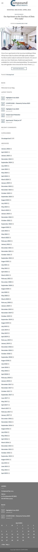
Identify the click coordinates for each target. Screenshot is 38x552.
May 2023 (4, 207)
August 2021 (5, 261)
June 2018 (4, 367)
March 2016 (5, 442)
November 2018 (6, 350)
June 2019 (4, 330)
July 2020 (4, 292)
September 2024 (6, 162)
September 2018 (6, 357)
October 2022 (5, 220)
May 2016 (4, 435)
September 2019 (6, 319)
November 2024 (6, 159)
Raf (26, 23)
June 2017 (4, 398)
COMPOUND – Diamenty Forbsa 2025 (18, 103)
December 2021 (6, 248)
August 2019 (5, 323)
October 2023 (5, 193)
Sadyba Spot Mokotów (13, 114)
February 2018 (6, 377)
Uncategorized (19, 14)
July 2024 (4, 166)
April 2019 (4, 336)
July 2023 (4, 203)
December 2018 (6, 347)
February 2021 (6, 278)
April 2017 (4, 405)
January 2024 (5, 183)
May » (8, 544)
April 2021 (4, 271)
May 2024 (4, 172)
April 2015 (4, 473)
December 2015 (6, 446)
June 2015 (4, 466)
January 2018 (5, 381)
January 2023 (5, 213)
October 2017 (5, 391)
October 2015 (5, 453)
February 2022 (6, 241)
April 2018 (4, 374)
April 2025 (4, 152)
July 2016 (4, 432)
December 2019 (6, 309)
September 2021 (6, 258)
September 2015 (6, 456)
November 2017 (6, 388)
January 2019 (5, 343)
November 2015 (6, 449)
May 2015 (4, 470)
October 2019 (5, 316)
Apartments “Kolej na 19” (14, 120)
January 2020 (5, 306)
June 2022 (4, 230)
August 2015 (5, 459)
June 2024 (4, 169)
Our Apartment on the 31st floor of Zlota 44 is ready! (19, 17)
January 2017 (5, 415)
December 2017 (6, 384)
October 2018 (5, 353)
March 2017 (5, 408)
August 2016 (5, 429)
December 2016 (6, 418)
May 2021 (4, 268)
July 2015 (4, 463)
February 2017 (6, 412)
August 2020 (5, 289)
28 (12, 540)
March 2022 (5, 237)
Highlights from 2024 (12, 109)
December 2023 (6, 186)
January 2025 (5, 155)
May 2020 (4, 295)
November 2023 (6, 190)
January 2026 (5, 149)
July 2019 (4, 326)
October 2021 (5, 254)
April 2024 (4, 176)
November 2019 (6, 312)
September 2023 (6, 196)
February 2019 (6, 340)
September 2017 (6, 394)
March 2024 (5, 179)
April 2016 (4, 439)
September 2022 (6, 224)
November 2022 (6, 217)
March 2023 (5, 210)
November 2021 (6, 251)
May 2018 (4, 370)
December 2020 (6, 282)
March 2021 (5, 275)
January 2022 (5, 244)
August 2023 (5, 200)
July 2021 (4, 265)
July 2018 (4, 364)
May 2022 (4, 234)
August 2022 (5, 227)
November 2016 (6, 422)
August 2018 (5, 360)
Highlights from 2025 (12, 97)
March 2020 (5, 299)
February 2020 (6, 302)
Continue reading (19, 68)
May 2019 (4, 333)
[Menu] (2, 3)
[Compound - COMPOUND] (19, 3)
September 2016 (6, 425)
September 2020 (6, 285)
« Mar (3, 544)
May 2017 (4, 401)
